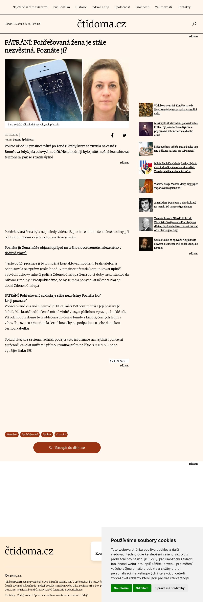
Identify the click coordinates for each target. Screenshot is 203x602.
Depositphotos (74, 589)
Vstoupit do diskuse (69, 448)
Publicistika (61, 7)
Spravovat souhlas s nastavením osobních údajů (61, 595)
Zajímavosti (163, 7)
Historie (81, 7)
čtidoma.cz (101, 24)
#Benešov (11, 434)
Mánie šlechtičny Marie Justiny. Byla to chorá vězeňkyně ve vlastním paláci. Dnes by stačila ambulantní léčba (175, 167)
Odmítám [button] (142, 588)
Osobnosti (143, 7)
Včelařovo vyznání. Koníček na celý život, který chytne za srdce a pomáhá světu (175, 109)
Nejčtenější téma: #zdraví (30, 7)
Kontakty (184, 7)
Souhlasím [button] (121, 588)
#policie (47, 434)
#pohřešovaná (30, 434)
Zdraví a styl (100, 7)
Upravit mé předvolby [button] (170, 588)
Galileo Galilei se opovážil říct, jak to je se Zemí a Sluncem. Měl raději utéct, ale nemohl (176, 243)
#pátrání (61, 434)
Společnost (122, 7)
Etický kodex (24, 595)
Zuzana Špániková (23, 139)
